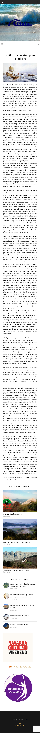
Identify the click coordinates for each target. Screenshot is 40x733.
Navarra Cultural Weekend (19, 624)
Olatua (26, 719)
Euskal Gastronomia (12, 514)
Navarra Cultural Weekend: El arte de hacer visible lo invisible (22, 585)
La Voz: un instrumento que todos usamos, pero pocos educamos (21, 596)
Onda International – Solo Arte (20, 616)
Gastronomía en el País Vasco (16, 542)
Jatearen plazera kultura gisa (16, 570)
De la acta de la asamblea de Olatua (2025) (22, 606)
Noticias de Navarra (21, 667)
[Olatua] (20, 22)
